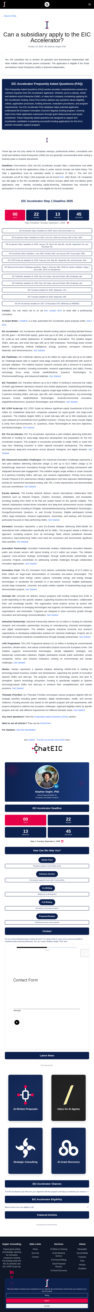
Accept (47, 1306)
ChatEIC (23, 321)
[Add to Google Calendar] (67, 223)
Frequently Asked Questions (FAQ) (51, 717)
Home (35, 1249)
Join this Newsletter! (26, 730)
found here (45, 723)
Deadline (82, 1269)
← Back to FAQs (9, 16)
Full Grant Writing (58, 1260)
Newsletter (82, 1249)
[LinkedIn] (12, 1272)
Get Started (39, 350)
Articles (82, 1265)
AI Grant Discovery (59, 1270)
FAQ (82, 1261)
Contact (35, 1257)
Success (35, 1253)
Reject (46, 1300)
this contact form (53, 310)
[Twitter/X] (12, 1277)
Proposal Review (47, 916)
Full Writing (47, 902)
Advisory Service (47, 874)
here (61, 177)
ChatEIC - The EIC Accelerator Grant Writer (46, 740)
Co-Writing (47, 888)
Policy (47, 1295)
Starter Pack (47, 860)
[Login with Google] (47, 4)
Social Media (82, 1253)
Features (82, 1257)
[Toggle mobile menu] (89, 4)
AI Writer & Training (58, 1249)
